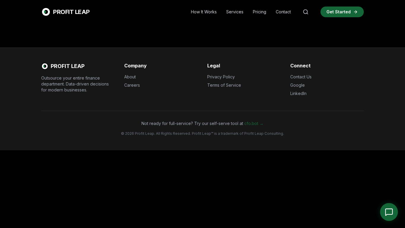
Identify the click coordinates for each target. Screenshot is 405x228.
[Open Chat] (389, 212)
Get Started (338, 11)
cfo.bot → (254, 123)
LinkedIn (298, 93)
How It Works (204, 11)
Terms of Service (224, 85)
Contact (283, 11)
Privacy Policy (221, 76)
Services (234, 11)
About (130, 76)
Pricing (259, 11)
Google (297, 85)
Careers (132, 85)
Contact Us (301, 76)
